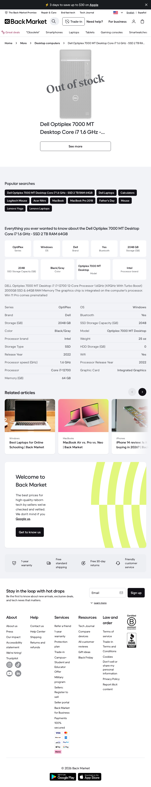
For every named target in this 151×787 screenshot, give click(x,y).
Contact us (37, 626)
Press (9, 631)
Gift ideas (84, 652)
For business (118, 21)
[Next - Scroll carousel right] (142, 392)
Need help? (95, 21)
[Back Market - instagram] (9, 665)
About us (11, 626)
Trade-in (59, 652)
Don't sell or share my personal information (110, 667)
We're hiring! (13, 653)
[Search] (54, 21)
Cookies (108, 656)
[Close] (146, 4)
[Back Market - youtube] (9, 673)
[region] (75, 427)
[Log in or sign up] (134, 21)
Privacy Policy (111, 679)
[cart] (142, 21)
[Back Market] (26, 21)
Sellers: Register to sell (61, 692)
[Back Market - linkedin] (18, 673)
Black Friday (85, 657)
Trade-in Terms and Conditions (109, 646)
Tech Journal (86, 626)
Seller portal (61, 702)
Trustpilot (12, 658)
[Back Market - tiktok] (18, 665)
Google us (23, 519)
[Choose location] (118, 12)
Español (142, 12)
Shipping (35, 637)
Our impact (13, 637)
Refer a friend (62, 626)
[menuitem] (54, 32)
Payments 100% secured (60, 722)
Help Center (37, 631)
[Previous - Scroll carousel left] (132, 392)
